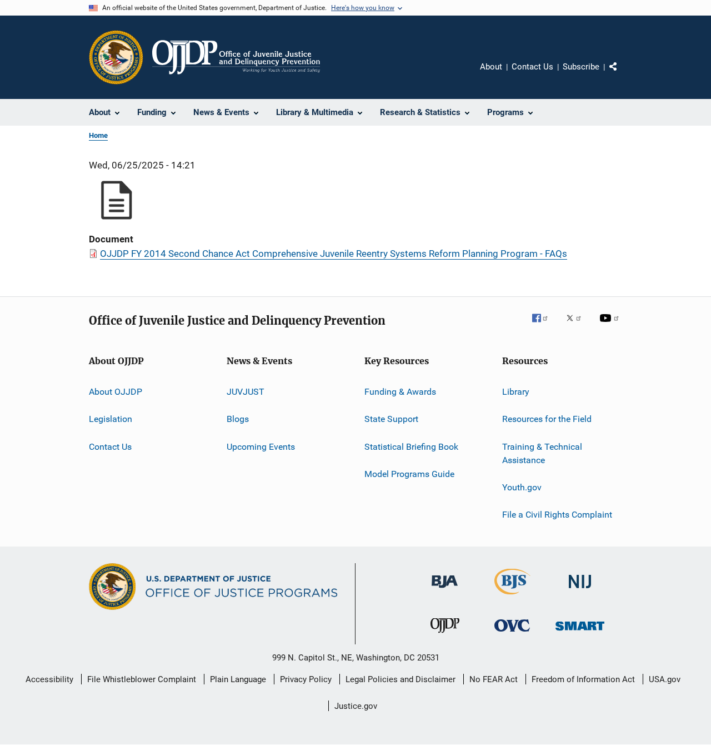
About (491, 67)
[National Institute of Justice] (580, 590)
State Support (391, 419)
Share (622, 74)
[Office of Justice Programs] (116, 57)
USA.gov (664, 679)
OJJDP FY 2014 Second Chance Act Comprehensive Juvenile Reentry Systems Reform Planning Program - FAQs (333, 253)
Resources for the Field (547, 419)
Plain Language (238, 679)
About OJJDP (115, 391)
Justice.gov (355, 706)
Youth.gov (522, 487)
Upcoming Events (261, 446)
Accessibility (49, 679)
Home (98, 135)
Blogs (238, 419)
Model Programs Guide (409, 474)
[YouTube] (611, 326)
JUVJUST (245, 391)
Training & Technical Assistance (542, 453)
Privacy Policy (306, 679)
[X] (577, 326)
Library (515, 391)
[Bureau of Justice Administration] (445, 590)
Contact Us (532, 67)
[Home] (236, 57)
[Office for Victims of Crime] (512, 633)
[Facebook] (544, 326)
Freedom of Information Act (583, 679)
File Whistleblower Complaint (141, 679)
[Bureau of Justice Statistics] (512, 597)
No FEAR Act (493, 679)
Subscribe (581, 67)
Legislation (110, 419)
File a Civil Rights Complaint (557, 514)
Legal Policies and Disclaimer (400, 679)
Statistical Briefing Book (411, 446)
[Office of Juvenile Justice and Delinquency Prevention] (444, 634)
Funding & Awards (400, 391)
